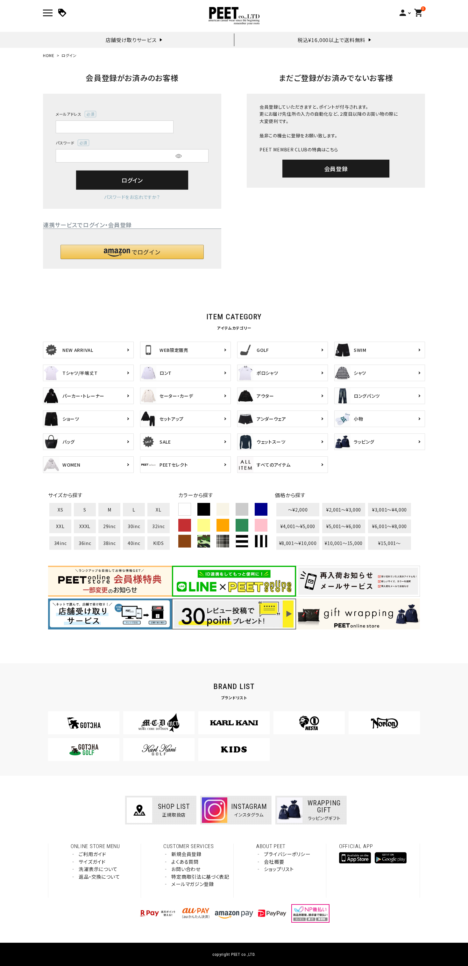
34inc (60, 543)
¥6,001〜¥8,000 (389, 526)
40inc (134, 543)
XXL (60, 526)
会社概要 (274, 861)
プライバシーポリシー (287, 854)
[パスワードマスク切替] (178, 155)
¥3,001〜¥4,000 (389, 509)
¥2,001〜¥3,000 (343, 509)
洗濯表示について (98, 869)
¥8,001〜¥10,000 (298, 543)
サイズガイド (92, 861)
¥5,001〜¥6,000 (343, 526)
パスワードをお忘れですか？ (132, 197)
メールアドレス (73, 114)
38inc (109, 543)
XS (60, 509)
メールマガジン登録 (192, 884)
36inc (85, 543)
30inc (134, 526)
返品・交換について (99, 876)
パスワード (69, 143)
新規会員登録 (186, 854)
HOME (48, 55)
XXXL (84, 526)
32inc (158, 526)
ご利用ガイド (92, 854)
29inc (109, 526)
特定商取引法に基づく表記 (200, 876)
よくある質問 (184, 861)
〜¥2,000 (298, 509)
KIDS (158, 543)
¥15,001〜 (389, 543)
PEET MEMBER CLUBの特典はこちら (298, 149)
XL (158, 509)
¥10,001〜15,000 (344, 543)
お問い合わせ (185, 869)
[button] (132, 252)
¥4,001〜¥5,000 (297, 526)
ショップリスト (279, 869)
